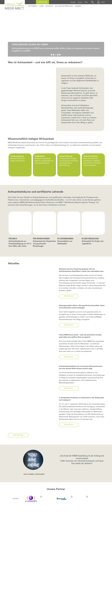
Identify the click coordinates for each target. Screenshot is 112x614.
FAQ (86, 2)
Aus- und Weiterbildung (64, 6)
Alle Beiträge (18, 435)
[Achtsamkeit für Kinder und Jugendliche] (41, 497)
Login (103, 2)
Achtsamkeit (32, 6)
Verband (78, 6)
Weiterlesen (68, 296)
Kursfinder (42, 2)
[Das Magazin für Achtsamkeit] (61, 498)
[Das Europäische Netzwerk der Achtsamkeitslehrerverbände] (15, 498)
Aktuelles (49, 6)
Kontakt (73, 2)
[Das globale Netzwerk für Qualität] (72, 497)
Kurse (41, 6)
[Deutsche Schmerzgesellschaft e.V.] (31, 499)
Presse (80, 2)
